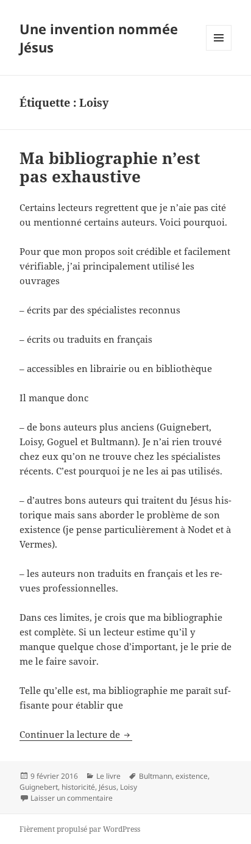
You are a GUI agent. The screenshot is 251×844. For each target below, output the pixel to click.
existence (191, 776)
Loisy (128, 787)
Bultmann (155, 776)
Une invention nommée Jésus (98, 38)
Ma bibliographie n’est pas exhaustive (109, 167)
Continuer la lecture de (75, 734)
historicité (78, 787)
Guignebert (38, 787)
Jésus (107, 787)
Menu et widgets (219, 50)
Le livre (108, 776)
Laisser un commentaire (71, 798)
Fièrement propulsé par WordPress (79, 829)
